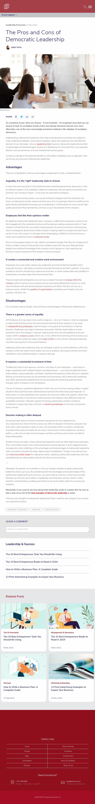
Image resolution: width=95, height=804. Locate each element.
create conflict (48, 339)
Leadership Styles (52, 509)
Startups (6, 31)
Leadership (36, 509)
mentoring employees (53, 404)
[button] (16, 117)
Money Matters (8, 21)
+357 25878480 (21, 781)
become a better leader (21, 454)
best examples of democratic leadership (49, 493)
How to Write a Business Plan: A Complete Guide (32, 569)
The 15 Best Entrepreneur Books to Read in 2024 (32, 561)
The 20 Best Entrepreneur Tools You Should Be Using (34, 554)
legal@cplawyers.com (73, 781)
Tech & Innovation (9, 41)
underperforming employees (20, 326)
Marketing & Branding (11, 26)
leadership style (44, 144)
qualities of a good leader (41, 289)
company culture (27, 335)
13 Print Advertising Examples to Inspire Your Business (35, 576)
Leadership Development (17, 509)
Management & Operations (13, 36)
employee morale (41, 237)
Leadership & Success (11, 46)
